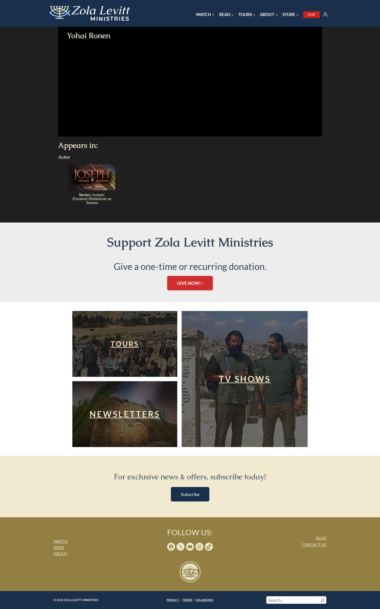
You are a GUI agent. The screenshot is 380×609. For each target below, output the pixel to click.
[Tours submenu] (254, 14)
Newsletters (125, 414)
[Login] (325, 14)
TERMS (187, 600)
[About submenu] (276, 14)
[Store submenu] (297, 14)
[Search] (322, 600)
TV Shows (245, 379)
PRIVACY (172, 600)
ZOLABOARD (204, 600)
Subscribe (190, 494)
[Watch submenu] (213, 14)
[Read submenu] (232, 14)
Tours (125, 344)
